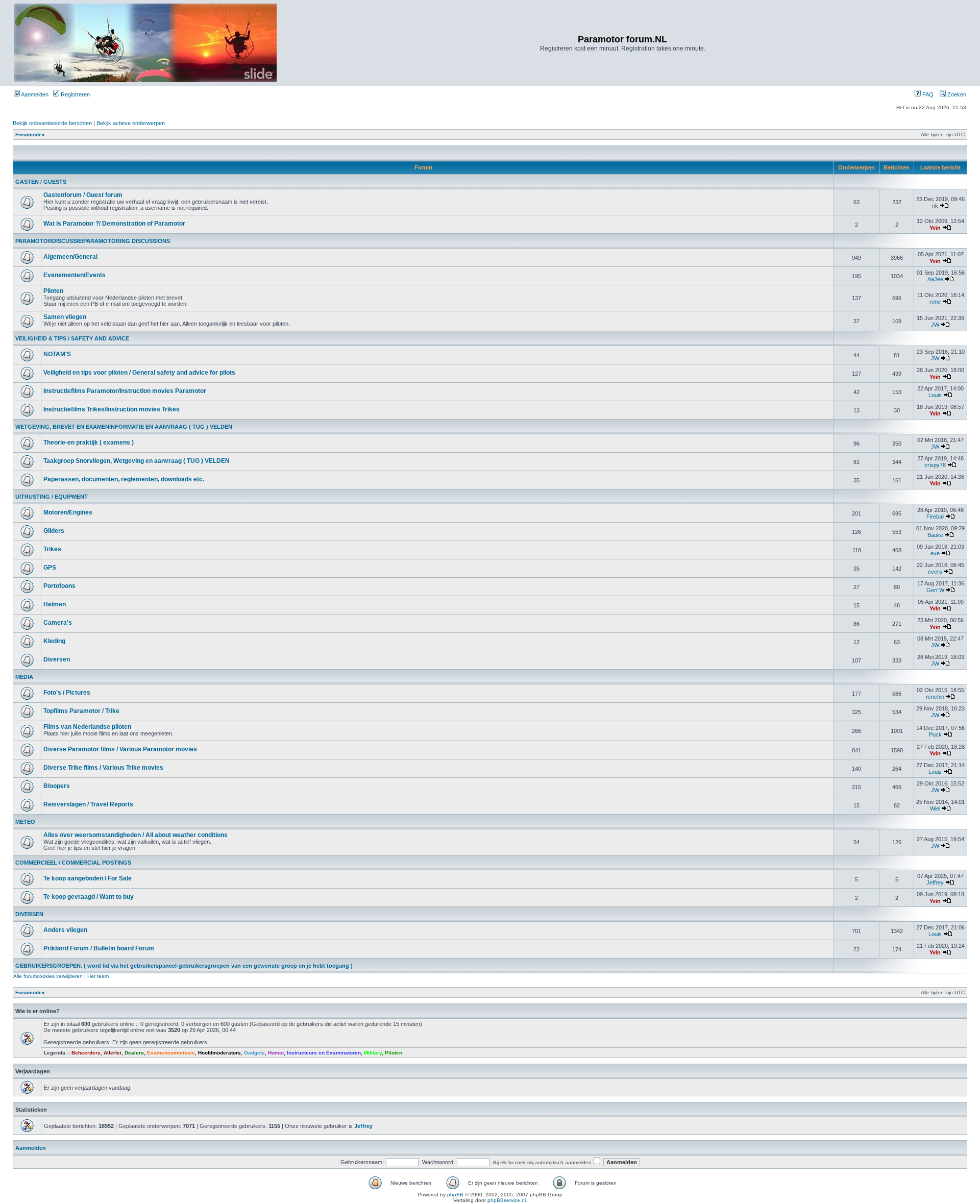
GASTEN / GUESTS (40, 182)
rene (935, 302)
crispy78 (935, 465)
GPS (49, 567)
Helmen (54, 604)
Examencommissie (171, 1052)
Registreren (74, 94)
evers (935, 572)
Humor (276, 1052)
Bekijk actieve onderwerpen (130, 123)
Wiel (935, 808)
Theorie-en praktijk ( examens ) (88, 442)
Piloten (53, 290)
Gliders (53, 530)
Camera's (57, 622)
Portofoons (59, 586)
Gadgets (254, 1052)
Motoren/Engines (67, 512)
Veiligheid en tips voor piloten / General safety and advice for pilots (139, 372)
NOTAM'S (57, 354)
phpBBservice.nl (506, 1200)
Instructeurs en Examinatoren (324, 1052)
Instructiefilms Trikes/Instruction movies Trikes (111, 409)
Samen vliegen (64, 317)
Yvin (935, 228)
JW (935, 325)
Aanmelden (34, 94)
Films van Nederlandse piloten (87, 726)
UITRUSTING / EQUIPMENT (51, 497)
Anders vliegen (65, 930)
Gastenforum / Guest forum (82, 195)
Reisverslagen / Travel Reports (88, 804)
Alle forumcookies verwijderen (48, 976)
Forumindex (30, 134)
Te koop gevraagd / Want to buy (88, 896)
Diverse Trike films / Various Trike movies (103, 767)
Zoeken (956, 94)
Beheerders (86, 1052)
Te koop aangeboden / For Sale (87, 878)
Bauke (935, 535)
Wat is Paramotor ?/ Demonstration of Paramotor (114, 223)
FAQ (927, 94)
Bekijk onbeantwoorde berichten (52, 123)
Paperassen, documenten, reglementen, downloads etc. (123, 479)
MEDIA (24, 677)
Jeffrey (935, 882)
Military (373, 1052)
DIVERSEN (29, 914)
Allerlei (112, 1052)
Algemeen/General (70, 256)
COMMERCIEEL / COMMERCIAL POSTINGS (73, 863)
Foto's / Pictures (66, 692)
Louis (935, 395)
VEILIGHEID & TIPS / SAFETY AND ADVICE (72, 338)
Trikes (52, 549)
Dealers (134, 1052)
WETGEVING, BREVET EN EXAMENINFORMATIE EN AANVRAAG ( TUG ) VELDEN (123, 427)
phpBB (455, 1194)
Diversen (56, 659)
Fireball (935, 516)
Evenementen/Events (74, 275)
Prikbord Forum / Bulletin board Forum (98, 948)
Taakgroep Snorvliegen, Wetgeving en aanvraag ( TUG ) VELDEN (136, 460)
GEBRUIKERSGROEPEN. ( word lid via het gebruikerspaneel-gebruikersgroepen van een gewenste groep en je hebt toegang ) (184, 966)
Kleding (54, 641)
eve (935, 553)
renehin (935, 697)
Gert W (935, 590)
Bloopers (56, 786)
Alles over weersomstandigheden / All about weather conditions (135, 835)
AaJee (935, 279)
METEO (25, 822)
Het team (98, 976)
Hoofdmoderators (219, 1052)
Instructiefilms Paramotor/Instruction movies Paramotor (124, 391)
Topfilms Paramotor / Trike (81, 711)
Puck (935, 734)
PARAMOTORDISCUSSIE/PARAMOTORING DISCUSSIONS (92, 241)
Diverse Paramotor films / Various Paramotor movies (120, 749)
